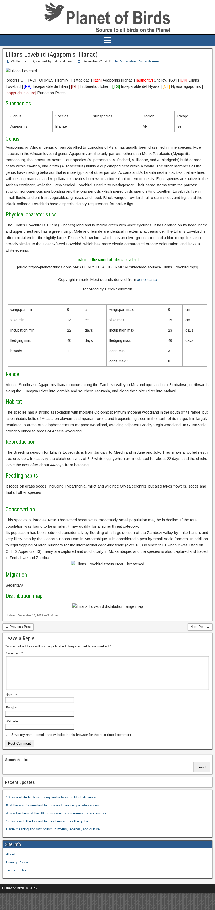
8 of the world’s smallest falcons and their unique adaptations (52, 805)
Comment (14, 653)
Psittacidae (127, 61)
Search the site (16, 760)
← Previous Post (18, 627)
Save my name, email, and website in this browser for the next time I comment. (71, 735)
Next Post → (200, 627)
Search (201, 767)
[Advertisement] (61, 900)
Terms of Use (16, 870)
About (10, 854)
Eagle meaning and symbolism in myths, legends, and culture (53, 829)
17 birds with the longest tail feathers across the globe (47, 821)
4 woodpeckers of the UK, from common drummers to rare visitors (56, 813)
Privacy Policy (17, 862)
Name (11, 695)
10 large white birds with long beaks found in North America (51, 797)
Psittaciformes (149, 61)
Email (11, 708)
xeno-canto (147, 279)
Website (12, 721)
